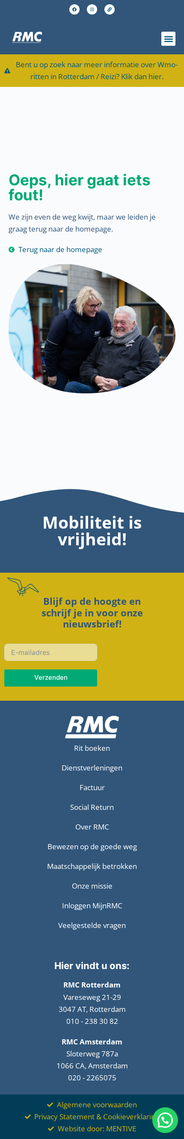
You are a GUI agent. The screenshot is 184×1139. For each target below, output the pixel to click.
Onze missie (92, 886)
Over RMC (92, 827)
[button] (168, 39)
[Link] (109, 9)
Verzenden (51, 677)
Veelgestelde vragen (92, 925)
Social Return (92, 807)
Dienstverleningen (92, 768)
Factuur (92, 787)
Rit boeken (92, 748)
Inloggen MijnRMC (92, 905)
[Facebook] (74, 9)
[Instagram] (92, 9)
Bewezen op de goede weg (92, 846)
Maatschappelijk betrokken (92, 866)
